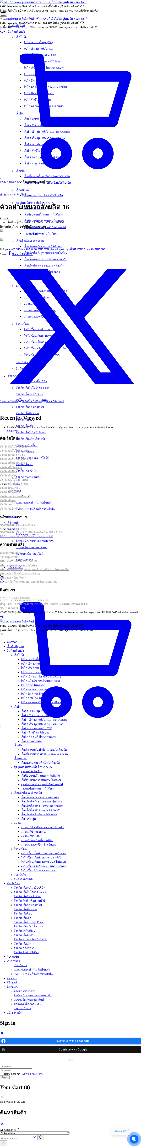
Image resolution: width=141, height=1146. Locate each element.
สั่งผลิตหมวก (77, 249)
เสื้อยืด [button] (17, 706)
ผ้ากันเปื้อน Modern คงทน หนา (39, 870)
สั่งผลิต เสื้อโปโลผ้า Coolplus (30, 892)
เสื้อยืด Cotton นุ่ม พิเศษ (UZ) (37, 711)
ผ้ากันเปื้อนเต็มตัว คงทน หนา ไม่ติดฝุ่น (43, 861)
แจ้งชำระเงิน (14, 1012)
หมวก (90, 249)
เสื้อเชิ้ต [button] (18, 745)
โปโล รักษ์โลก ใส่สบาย (34, 698)
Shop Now (13, 430)
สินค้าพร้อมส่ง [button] (16, 31)
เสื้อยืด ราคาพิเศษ (31, 741)
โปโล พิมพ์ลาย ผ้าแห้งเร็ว (36, 693)
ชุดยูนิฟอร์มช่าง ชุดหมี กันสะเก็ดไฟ (42, 784)
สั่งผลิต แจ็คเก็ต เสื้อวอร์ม (31, 438)
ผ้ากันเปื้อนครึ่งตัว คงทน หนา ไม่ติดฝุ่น (43, 866)
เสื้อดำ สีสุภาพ (15, 646)
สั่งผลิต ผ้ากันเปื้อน (24, 930)
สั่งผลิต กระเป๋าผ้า (26, 470)
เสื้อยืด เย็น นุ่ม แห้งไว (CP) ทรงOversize (44, 719)
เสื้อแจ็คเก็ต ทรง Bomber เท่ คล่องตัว (42, 805)
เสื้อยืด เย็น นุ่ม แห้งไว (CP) (36, 728)
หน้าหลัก (12, 642)
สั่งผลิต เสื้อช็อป (23, 913)
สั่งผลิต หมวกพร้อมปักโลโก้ (32, 457)
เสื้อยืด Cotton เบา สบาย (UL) (38, 715)
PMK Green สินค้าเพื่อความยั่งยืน (35, 508)
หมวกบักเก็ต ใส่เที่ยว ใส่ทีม (37, 840)
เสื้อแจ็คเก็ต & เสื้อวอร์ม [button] (28, 792)
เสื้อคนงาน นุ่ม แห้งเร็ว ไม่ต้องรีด (43, 195)
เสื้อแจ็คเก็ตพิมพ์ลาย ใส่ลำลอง (39, 814)
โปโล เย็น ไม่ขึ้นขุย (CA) (35, 659)
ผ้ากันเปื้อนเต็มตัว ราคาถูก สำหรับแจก (43, 853)
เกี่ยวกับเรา (20, 965)
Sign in (4, 1077)
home (3, 181)
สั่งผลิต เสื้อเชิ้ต (22, 917)
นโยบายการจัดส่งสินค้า (13, 577)
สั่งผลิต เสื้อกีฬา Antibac (27, 896)
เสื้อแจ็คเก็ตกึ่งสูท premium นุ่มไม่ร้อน (45, 252)
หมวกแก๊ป (101, 249)
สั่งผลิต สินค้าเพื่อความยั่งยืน (30, 900)
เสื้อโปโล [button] (19, 655)
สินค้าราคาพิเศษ (24, 879)
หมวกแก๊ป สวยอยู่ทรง (33, 831)
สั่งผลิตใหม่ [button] (13, 883)
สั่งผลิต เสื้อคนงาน (24, 935)
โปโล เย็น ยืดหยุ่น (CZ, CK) (37, 667)
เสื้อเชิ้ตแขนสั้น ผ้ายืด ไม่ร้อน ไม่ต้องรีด (44, 749)
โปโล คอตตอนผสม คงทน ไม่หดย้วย (42, 689)
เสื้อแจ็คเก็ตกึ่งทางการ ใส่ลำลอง (43, 246)
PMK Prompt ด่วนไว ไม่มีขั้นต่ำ (34, 502)
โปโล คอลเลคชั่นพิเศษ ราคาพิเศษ (41, 702)
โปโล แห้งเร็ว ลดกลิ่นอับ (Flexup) (40, 680)
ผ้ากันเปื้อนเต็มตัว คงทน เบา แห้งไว (41, 857)
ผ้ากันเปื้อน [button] (20, 848)
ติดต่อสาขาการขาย (25, 991)
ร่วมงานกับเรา (22, 1008)
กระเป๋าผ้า (20, 874)
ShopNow (14, 181)
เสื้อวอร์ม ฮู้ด (28, 818)
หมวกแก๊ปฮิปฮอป (31, 836)
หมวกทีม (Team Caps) (51, 249)
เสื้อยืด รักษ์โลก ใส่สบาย (35, 732)
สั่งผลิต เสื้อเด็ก (22, 943)
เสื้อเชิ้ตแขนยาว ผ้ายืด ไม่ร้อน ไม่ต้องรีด (44, 754)
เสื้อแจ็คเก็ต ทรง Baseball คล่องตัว (41, 810)
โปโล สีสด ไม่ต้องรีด (33, 685)
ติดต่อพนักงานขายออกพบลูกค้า (35, 540)
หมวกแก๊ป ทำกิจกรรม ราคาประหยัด (42, 827)
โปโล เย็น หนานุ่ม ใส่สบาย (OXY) (41, 676)
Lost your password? (32, 1073)
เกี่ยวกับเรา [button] (13, 960)
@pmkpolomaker (21, 597)
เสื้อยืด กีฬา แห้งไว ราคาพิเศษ (38, 736)
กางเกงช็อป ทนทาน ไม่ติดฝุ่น (41, 233)
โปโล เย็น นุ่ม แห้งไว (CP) (36, 663)
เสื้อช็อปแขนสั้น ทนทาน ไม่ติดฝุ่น (43, 214)
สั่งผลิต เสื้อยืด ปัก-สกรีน (30, 406)
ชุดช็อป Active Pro (31, 771)
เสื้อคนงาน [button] (20, 758)
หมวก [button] (17, 823)
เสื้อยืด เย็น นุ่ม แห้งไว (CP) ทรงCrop (42, 723)
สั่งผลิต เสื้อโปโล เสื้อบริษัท (29, 887)
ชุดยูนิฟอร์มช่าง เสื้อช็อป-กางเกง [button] (33, 767)
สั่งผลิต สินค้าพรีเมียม (28, 477)
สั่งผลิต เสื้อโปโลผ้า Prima (31, 432)
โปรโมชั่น (13, 956)
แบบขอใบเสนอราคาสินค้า (31, 547)
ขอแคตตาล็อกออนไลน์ (30, 553)
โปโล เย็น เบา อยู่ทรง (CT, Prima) (40, 672)
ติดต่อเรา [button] (12, 986)
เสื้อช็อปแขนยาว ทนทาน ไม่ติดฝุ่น (41, 779)
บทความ (12, 978)
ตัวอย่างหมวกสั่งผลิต (12, 194)
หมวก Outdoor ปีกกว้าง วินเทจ (38, 844)
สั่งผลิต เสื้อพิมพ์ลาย (27, 413)
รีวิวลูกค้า (13, 522)
